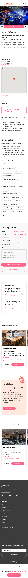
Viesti (2, 247)
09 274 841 (6, 65)
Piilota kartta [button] (4, 95)
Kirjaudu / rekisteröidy (6, 510)
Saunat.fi (3, 519)
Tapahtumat (4, 516)
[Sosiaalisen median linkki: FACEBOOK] (2, 496)
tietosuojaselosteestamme (18, 571)
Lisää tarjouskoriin (14, 269)
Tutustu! (13, 295)
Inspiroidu (3, 507)
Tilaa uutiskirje (14, 555)
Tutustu (13, 308)
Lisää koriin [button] (6, 365)
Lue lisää (13, 52)
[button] (2, 3)
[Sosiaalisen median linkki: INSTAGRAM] (17, 496)
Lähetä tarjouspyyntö (14, 26)
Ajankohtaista (4, 522)
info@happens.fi (5, 492)
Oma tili (3, 513)
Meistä (2, 504)
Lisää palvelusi (4, 531)
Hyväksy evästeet (14, 575)
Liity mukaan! (4, 537)
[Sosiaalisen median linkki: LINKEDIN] (10, 496)
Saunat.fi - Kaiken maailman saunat (9, 540)
